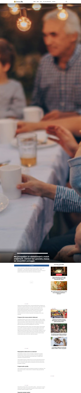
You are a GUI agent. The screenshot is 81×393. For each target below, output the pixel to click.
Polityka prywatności (47, 1)
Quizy (41, 1)
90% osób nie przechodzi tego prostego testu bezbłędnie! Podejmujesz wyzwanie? (59, 292)
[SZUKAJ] (66, 2)
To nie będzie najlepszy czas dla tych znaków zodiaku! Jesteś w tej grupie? (58, 348)
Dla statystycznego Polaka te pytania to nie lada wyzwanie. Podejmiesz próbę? (59, 335)
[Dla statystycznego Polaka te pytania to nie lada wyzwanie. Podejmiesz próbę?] (59, 328)
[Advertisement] (32, 251)
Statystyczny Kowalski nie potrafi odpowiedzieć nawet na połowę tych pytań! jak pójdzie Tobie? (59, 320)
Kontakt (53, 1)
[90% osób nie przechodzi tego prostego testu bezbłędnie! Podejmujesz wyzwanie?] (59, 285)
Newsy (34, 1)
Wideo (38, 1)
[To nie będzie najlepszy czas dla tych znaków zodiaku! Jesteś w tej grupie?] (59, 341)
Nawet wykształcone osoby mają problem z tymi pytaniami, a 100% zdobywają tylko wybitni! (59, 278)
